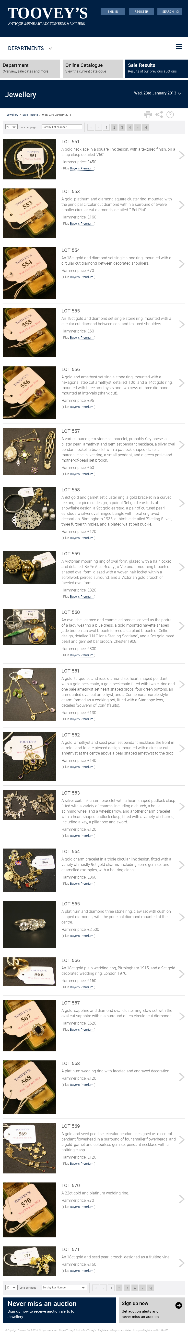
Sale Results (30, 114)
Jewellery (12, 114)
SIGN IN (113, 11)
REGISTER (141, 11)
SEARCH (170, 11)
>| (145, 127)
